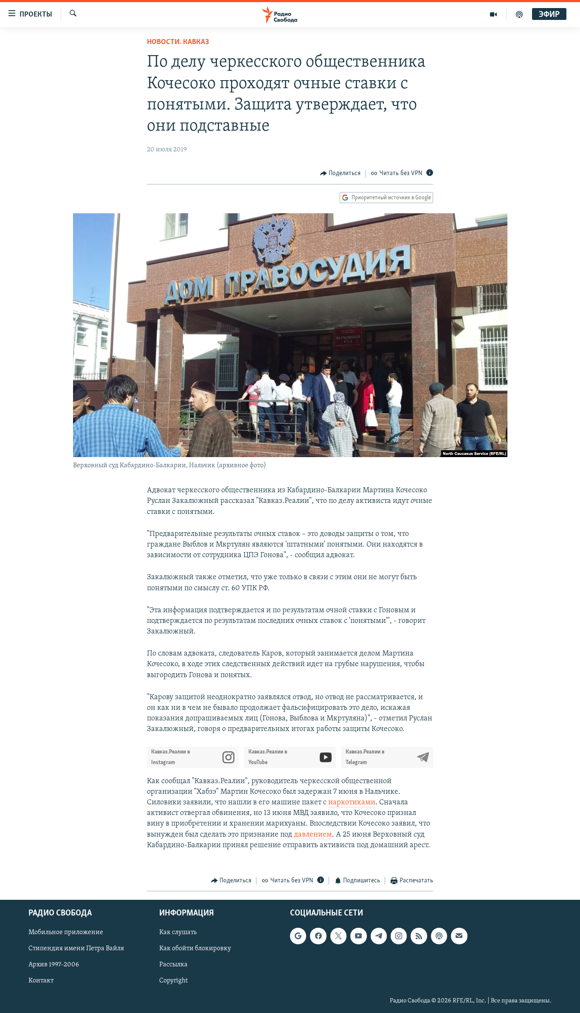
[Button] (340, 173)
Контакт (40, 981)
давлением (313, 835)
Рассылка (173, 965)
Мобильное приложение (65, 932)
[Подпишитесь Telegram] (379, 936)
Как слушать (178, 932)
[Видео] (494, 14)
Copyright (173, 981)
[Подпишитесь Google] (298, 936)
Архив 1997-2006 (53, 965)
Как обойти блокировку (195, 949)
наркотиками (351, 802)
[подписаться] (459, 936)
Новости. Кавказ (178, 42)
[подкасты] (519, 14)
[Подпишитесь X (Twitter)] (338, 936)
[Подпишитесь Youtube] (358, 936)
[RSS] (419, 936)
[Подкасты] (439, 936)
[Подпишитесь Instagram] (399, 936)
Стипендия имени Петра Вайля (76, 949)
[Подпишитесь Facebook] (318, 936)
